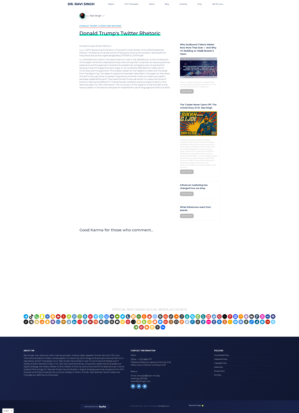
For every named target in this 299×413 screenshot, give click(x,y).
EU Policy (217, 375)
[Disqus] (149, 265)
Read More (187, 91)
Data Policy (218, 367)
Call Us (133, 355)
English (6, 411)
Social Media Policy (221, 355)
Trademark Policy (220, 359)
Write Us (134, 371)
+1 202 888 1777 (145, 359)
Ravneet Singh (195, 405)
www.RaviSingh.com (141, 381)
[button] (114, 4)
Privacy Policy (219, 371)
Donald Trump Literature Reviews (100, 26)
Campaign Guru (163, 406)
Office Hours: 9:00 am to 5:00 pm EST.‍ (148, 365)
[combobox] (8, 410)
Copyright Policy (220, 363)
